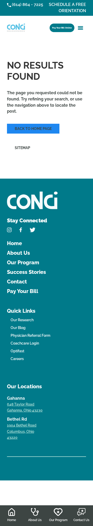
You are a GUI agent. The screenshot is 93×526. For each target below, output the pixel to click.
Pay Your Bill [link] (22, 291)
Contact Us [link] (81, 520)
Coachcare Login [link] (25, 343)
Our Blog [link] (18, 328)
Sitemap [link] (22, 148)
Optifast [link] (17, 351)
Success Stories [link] (26, 272)
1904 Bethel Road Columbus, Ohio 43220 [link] (21, 431)
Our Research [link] (22, 320)
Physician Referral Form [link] (30, 335)
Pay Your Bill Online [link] (62, 27)
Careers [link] (17, 359)
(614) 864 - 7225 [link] (27, 4)
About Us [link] (18, 253)
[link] (16, 28)
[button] (80, 28)
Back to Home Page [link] (33, 129)
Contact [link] (17, 282)
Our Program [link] (23, 262)
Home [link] (14, 243)
